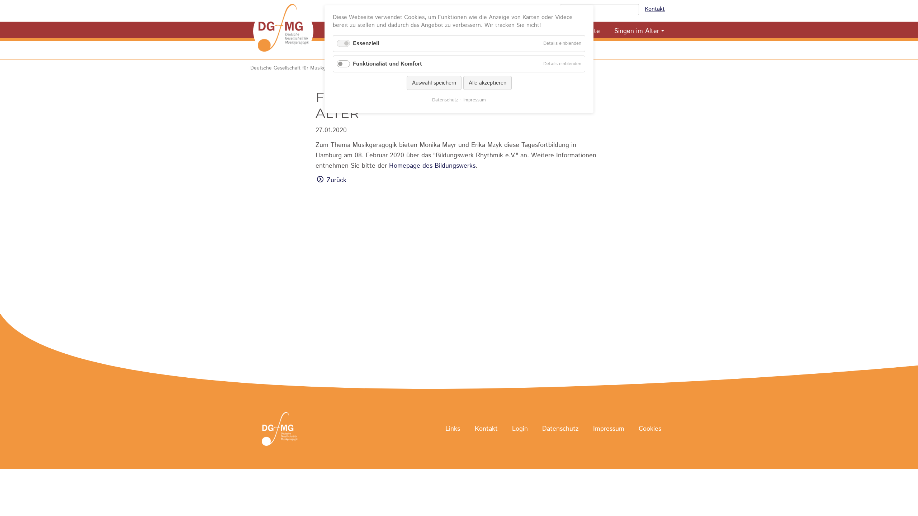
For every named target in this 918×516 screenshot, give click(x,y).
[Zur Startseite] (283, 31)
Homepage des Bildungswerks (432, 166)
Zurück (336, 180)
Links (452, 429)
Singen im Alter (636, 31)
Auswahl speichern (434, 83)
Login (520, 429)
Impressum (608, 429)
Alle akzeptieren (487, 83)
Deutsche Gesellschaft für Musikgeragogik (297, 68)
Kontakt (655, 9)
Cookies (650, 429)
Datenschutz (560, 429)
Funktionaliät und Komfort (387, 64)
